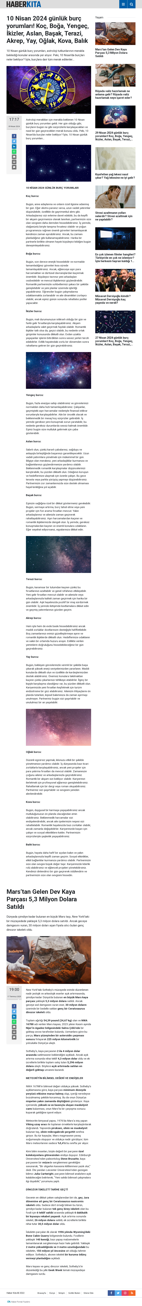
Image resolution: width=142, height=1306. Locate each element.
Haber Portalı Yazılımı (20, 1302)
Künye (52, 1293)
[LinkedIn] (14, 146)
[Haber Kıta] (24, 4)
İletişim (62, 1293)
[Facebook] (14, 136)
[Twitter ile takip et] (118, 1293)
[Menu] (123, 4)
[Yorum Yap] (14, 167)
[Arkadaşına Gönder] (14, 157)
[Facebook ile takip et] (111, 1293)
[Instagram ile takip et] (125, 1293)
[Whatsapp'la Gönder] (14, 151)
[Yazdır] (14, 162)
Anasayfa (41, 1293)
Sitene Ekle (88, 1293)
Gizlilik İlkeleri (74, 1293)
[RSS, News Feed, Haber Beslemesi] (132, 1293)
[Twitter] (14, 141)
